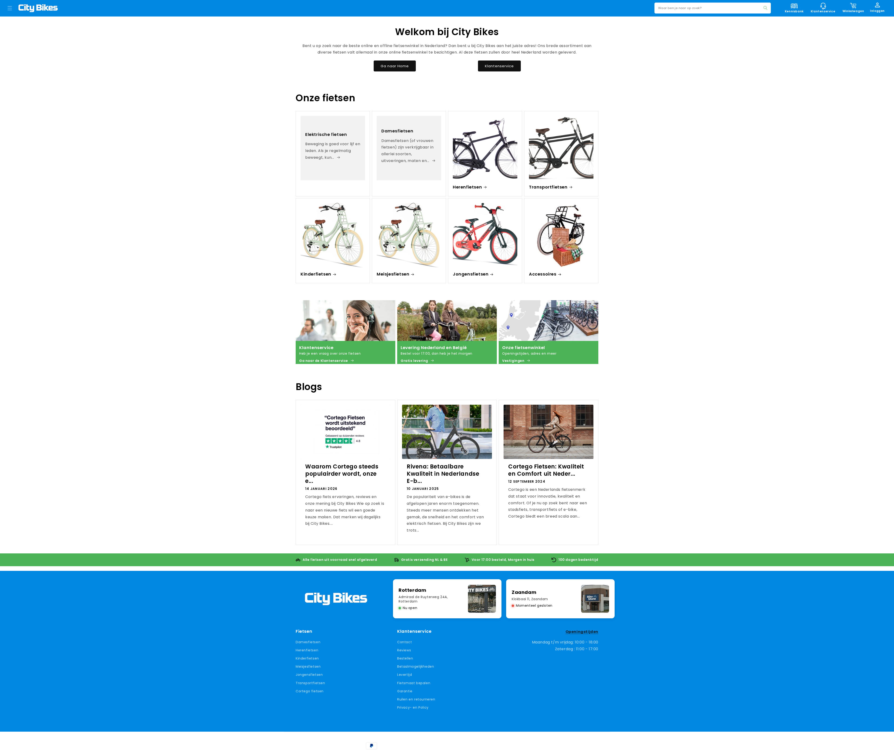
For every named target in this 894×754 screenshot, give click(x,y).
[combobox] (713, 8)
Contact (404, 642)
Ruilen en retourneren (416, 699)
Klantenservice (499, 66)
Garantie (405, 691)
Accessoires (542, 274)
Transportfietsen (548, 187)
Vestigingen (513, 360)
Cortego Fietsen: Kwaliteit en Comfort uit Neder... (546, 470)
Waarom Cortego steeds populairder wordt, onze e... (342, 474)
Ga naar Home (395, 66)
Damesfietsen (397, 131)
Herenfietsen (467, 187)
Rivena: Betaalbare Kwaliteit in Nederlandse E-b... (443, 474)
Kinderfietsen (316, 274)
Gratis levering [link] (414, 360)
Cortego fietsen (310, 691)
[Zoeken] (765, 8)
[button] (10, 8)
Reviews (404, 650)
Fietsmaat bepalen (413, 682)
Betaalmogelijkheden (415, 666)
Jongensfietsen (470, 274)
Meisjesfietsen (393, 274)
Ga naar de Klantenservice (323, 360)
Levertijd (404, 674)
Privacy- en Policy (413, 707)
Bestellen (405, 658)
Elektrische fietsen (326, 134)
